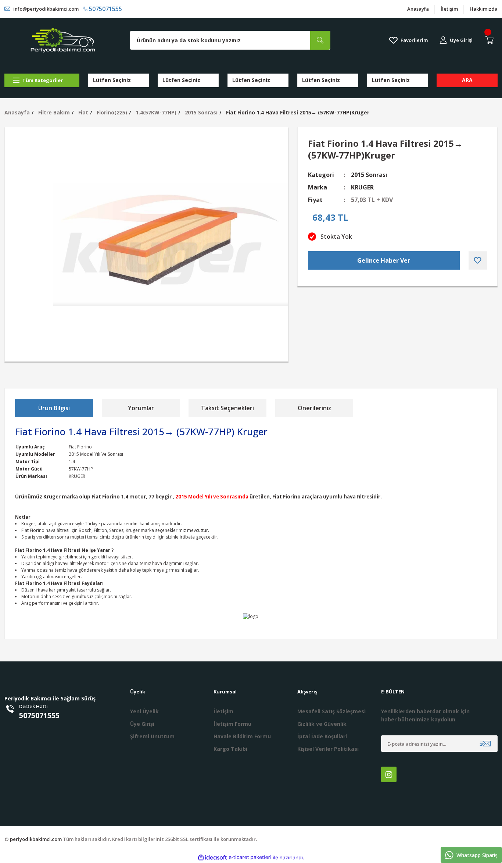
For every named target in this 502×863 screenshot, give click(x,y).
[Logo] (63, 40)
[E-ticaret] (250, 857)
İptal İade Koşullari (322, 736)
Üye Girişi (142, 723)
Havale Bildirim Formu (242, 736)
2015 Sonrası (369, 175)
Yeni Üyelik (144, 711)
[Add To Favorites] (478, 260)
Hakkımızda (484, 9)
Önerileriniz (314, 408)
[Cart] (491, 40)
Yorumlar (141, 408)
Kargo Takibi (230, 748)
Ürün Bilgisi (54, 408)
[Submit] (485, 743)
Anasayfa (418, 9)
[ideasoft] (212, 857)
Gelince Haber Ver (383, 260)
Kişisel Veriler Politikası (328, 748)
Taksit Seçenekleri (227, 408)
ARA (467, 80)
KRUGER (362, 187)
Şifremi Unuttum (152, 736)
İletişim (449, 9)
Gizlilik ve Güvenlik (322, 723)
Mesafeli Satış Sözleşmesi (331, 711)
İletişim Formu (232, 723)
